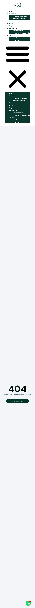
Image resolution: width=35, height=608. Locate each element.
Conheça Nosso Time (20, 16)
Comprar (12, 21)
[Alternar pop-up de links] (28, 603)
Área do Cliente (18, 31)
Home (11, 11)
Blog (10, 26)
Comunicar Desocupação (21, 33)
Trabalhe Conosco (19, 18)
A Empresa (12, 14)
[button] (17, 66)
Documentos (17, 40)
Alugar (11, 23)
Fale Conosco (17, 38)
